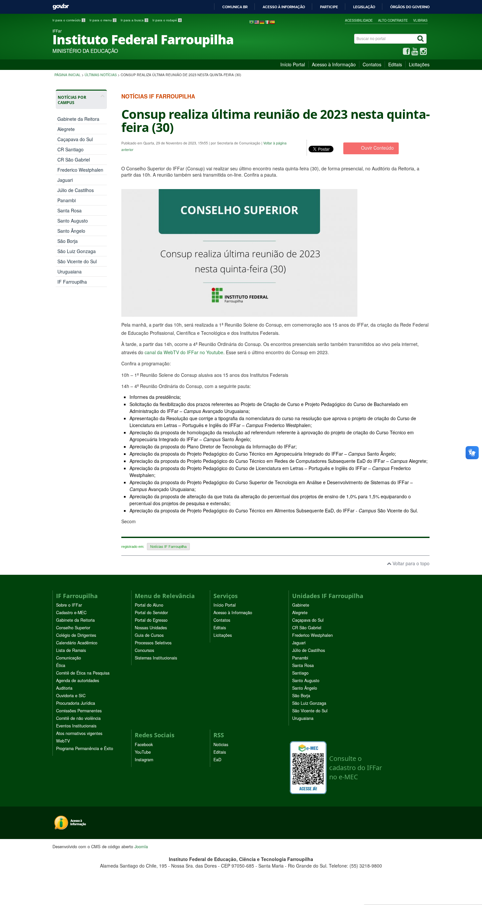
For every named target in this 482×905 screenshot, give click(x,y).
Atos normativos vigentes (79, 733)
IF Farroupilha (72, 281)
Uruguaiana (69, 271)
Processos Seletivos (153, 643)
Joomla (141, 846)
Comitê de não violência (78, 718)
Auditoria (64, 688)
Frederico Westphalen (80, 169)
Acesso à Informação (334, 64)
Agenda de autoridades (77, 680)
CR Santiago (70, 149)
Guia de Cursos (149, 635)
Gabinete (300, 605)
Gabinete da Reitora (78, 119)
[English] (256, 21)
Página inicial (67, 74)
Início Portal (292, 64)
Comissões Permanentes (79, 711)
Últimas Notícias (101, 74)
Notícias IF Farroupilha (168, 547)
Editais (395, 64)
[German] (262, 21)
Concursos (144, 650)
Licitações (419, 64)
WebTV (63, 741)
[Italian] (267, 21)
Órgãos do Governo (410, 7)
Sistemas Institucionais (156, 658)
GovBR (60, 7)
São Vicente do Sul (77, 261)
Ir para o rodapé (166, 20)
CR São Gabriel (73, 159)
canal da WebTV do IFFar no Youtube (184, 352)
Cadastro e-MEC (71, 612)
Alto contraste (393, 20)
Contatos (372, 64)
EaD (217, 760)
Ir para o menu (103, 20)
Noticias (220, 744)
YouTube (143, 752)
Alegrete (66, 129)
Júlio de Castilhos (75, 190)
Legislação (364, 7)
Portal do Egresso (151, 620)
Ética (60, 665)
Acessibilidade (359, 20)
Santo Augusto (72, 220)
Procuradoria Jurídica (75, 703)
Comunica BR (235, 7)
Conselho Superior (73, 628)
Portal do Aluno (149, 605)
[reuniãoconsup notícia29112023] (239, 313)
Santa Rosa (69, 210)
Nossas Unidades (151, 628)
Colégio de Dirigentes (76, 635)
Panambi (66, 200)
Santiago (300, 673)
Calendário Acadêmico (76, 643)
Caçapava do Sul (75, 139)
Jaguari (65, 180)
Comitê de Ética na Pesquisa (83, 673)
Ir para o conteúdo (68, 20)
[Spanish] (272, 21)
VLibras (420, 20)
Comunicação (68, 658)
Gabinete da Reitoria (75, 620)
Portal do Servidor (151, 612)
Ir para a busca (134, 20)
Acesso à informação (284, 7)
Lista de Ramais (71, 650)
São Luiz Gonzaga (76, 251)
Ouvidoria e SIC (71, 696)
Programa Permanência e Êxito (84, 748)
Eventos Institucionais (76, 726)
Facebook (144, 744)
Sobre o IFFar (69, 605)
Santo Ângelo (71, 230)
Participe (329, 7)
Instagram (144, 760)
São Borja (67, 241)
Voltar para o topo (410, 563)
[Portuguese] (251, 21)
